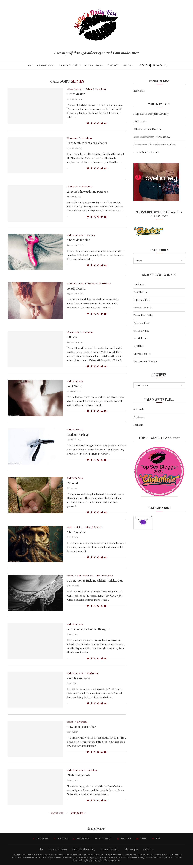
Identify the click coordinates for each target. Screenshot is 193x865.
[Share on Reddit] (102, 123)
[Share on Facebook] (91, 123)
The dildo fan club (78, 240)
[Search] (165, 65)
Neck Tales (74, 386)
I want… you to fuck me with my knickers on (95, 580)
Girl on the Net (141, 330)
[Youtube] (154, 65)
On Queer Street (142, 353)
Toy (145, 121)
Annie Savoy (139, 284)
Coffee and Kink (141, 299)
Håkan (136, 129)
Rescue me (139, 90)
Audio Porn (128, 65)
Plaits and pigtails (78, 775)
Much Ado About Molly (68, 65)
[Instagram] (146, 65)
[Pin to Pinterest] (98, 123)
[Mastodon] (150, 65)
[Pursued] (35, 495)
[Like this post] (88, 123)
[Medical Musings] (35, 446)
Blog (30, 65)
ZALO (136, 121)
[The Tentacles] (35, 544)
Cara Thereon (140, 292)
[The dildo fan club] (35, 252)
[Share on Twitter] (95, 123)
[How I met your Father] (35, 739)
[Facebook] (140, 65)
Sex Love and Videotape (145, 361)
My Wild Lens (140, 338)
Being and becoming (158, 113)
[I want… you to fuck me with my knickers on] (35, 593)
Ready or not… (76, 288)
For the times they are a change (87, 143)
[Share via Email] (105, 123)
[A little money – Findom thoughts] (35, 641)
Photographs (112, 65)
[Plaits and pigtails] (35, 787)
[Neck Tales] (35, 398)
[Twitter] (143, 65)
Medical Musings (78, 434)
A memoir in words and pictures (87, 191)
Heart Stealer (76, 94)
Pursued (72, 483)
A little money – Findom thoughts (88, 629)
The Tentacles (76, 532)
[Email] (158, 65)
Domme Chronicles (143, 307)
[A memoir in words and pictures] (35, 203)
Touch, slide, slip (150, 152)
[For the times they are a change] (35, 155)
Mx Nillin (138, 346)
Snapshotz (138, 113)
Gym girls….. (164, 136)
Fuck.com (138, 424)
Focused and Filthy (143, 315)
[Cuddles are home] (35, 690)
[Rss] (161, 65)
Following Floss (141, 322)
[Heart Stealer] (35, 106)
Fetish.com (138, 416)
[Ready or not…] (35, 300)
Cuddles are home (78, 678)
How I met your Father (81, 726)
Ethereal (72, 337)
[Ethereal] (35, 349)
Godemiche (139, 409)
